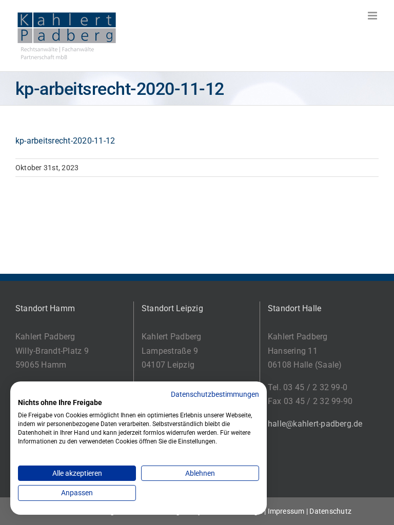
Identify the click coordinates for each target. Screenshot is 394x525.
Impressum (286, 511)
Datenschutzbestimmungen (215, 394)
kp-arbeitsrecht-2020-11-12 (65, 141)
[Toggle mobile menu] (373, 15)
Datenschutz (330, 511)
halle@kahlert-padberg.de (315, 424)
